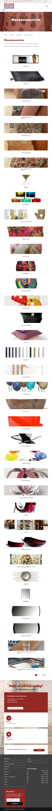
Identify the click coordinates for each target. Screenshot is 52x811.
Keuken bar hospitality (9, 764)
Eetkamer (6, 761)
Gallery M (6, 774)
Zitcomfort (29, 761)
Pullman (5, 781)
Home (5, 35)
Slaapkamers (7, 758)
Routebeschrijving (15, 708)
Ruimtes (11, 35)
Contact (39, 750)
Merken (5, 769)
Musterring (6, 771)
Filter (3, 10)
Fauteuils (29, 758)
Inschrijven (15, 803)
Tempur (5, 779)
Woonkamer (19, 35)
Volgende (43, 675)
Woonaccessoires (28, 35)
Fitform (5, 784)
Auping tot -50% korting (9, 776)
